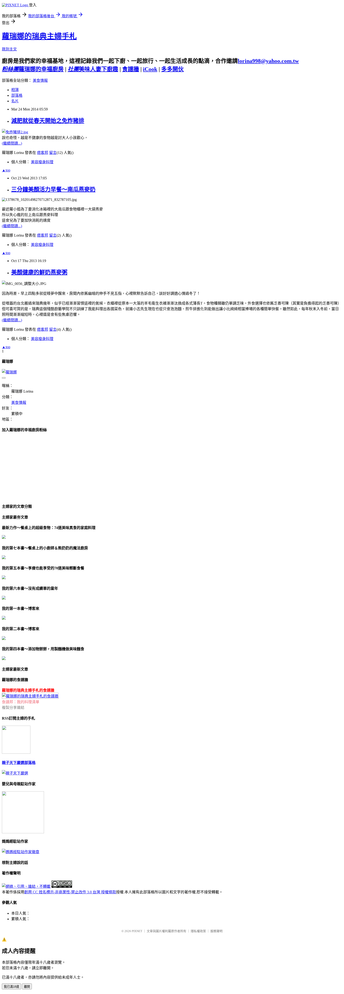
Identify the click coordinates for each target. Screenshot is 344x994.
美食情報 (40, 80)
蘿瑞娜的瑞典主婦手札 (39, 36)
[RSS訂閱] (16, 752)
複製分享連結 (13, 708)
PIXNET (137, 931)
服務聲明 (216, 931)
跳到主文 (9, 49)
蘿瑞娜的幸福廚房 (33, 69)
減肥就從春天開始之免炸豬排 (47, 121)
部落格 (16, 95)
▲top (6, 170)
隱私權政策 (198, 931)
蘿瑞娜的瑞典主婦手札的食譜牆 (28, 690)
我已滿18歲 (11, 986)
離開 (27, 986)
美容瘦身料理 (42, 162)
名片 (15, 101)
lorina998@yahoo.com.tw (268, 61)
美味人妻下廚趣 (93, 69)
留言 (53, 153)
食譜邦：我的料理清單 (20, 702)
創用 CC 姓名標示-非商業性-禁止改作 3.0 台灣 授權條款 (70, 892)
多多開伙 (172, 69)
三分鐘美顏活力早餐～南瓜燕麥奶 (53, 189)
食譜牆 (130, 69)
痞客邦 (42, 153)
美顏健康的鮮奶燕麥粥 (39, 272)
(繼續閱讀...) (12, 143)
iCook (150, 69)
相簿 (15, 90)
